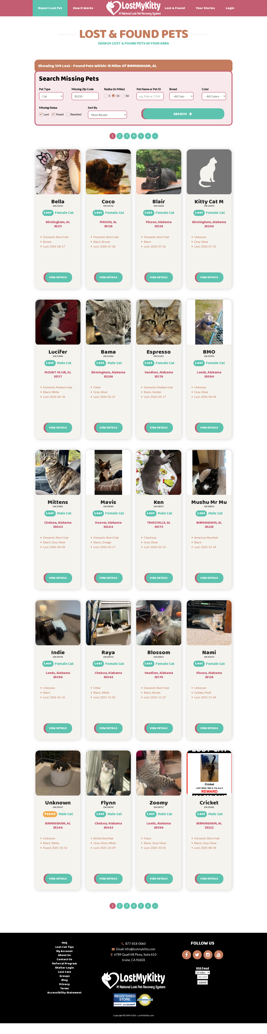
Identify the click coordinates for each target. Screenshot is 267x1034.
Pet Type (44, 89)
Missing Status (48, 107)
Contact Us (64, 959)
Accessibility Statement (64, 992)
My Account (64, 951)
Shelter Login (64, 967)
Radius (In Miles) (114, 89)
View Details (58, 277)
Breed (173, 89)
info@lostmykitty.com (140, 949)
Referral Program (64, 963)
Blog (64, 980)
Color (205, 89)
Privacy (64, 984)
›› (155, 136)
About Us (64, 955)
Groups (64, 976)
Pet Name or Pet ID (149, 89)
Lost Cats (64, 972)
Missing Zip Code (83, 89)
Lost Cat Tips (64, 947)
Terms (64, 988)
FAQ (64, 943)
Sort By (92, 107)
